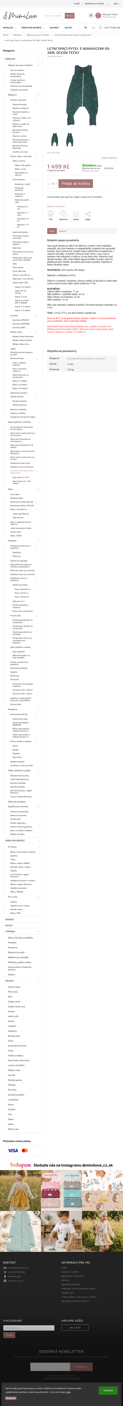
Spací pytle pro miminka (19, 422)
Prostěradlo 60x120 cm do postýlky (23, 621)
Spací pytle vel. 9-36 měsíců (21, 482)
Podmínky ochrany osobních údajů (78, 1288)
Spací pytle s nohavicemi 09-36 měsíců (22, 452)
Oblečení (12, 94)
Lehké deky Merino (21, 514)
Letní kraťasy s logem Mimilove (19, 875)
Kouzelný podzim (16, 1094)
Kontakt (65, 1280)
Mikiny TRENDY (16, 891)
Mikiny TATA (15, 913)
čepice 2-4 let (21, 296)
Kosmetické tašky (20, 719)
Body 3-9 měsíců (20, 384)
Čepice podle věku (20, 282)
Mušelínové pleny (20, 585)
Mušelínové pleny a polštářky (18, 579)
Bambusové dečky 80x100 (21, 502)
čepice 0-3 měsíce (23, 306)
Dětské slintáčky (17, 834)
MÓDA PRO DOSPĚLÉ (15, 840)
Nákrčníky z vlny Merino (23, 278)
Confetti (12, 1026)
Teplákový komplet (18, 888)
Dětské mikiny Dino (21, 344)
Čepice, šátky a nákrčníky (21, 156)
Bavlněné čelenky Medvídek (20, 146)
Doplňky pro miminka (18, 806)
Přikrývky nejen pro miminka (22, 570)
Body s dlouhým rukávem (19, 369)
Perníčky (12, 1089)
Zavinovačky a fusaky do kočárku (19, 968)
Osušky (16, 749)
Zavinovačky (15, 704)
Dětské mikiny (16, 332)
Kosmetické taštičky (19, 714)
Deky (10, 489)
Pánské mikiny (16, 909)
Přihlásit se (81, 1366)
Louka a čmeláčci (16, 1065)
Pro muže (12, 896)
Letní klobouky (19, 179)
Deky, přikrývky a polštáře (20, 937)
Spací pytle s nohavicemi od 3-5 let (22, 458)
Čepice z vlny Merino (21, 275)
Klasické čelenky (20, 104)
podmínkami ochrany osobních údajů (61, 1378)
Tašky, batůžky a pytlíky (19, 770)
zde (68, 1392)
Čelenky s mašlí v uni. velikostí (22, 119)
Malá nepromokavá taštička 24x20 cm (21, 729)
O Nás (77, 3)
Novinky (9, 919)
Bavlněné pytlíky (17, 787)
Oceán (11, 1021)
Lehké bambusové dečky (20, 528)
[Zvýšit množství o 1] (56, 184)
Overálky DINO (19, 327)
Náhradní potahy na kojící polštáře (21, 656)
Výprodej (10, 931)
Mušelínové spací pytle (20, 463)
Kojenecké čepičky (20, 232)
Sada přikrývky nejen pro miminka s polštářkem (21, 565)
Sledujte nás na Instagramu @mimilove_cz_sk (73, 1165)
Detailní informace (56, 206)
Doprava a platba (94, 3)
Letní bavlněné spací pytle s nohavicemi (22, 471)
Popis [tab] (52, 231)
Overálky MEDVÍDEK (21, 323)
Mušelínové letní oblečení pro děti (21, 353)
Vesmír (11, 1011)
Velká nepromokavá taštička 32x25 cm (21, 735)
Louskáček (13, 1099)
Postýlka (12, 540)
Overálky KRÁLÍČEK (21, 320)
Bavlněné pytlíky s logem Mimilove (21, 791)
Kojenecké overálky (18, 393)
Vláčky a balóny (15, 1055)
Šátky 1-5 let (20, 169)
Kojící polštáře (19, 651)
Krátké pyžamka (19, 405)
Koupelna (12, 709)
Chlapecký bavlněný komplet (22, 417)
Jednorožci (13, 1016)
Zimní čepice (18, 267)
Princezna (13, 991)
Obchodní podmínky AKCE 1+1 (76, 1301)
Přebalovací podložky (19, 811)
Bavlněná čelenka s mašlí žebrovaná (21, 140)
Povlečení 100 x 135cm (22, 693)
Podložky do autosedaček (21, 86)
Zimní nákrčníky (19, 271)
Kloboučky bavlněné (19, 189)
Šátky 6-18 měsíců (23, 165)
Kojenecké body (17, 358)
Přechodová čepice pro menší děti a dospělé (22, 258)
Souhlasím (108, 1390)
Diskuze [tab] (62, 231)
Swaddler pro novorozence (21, 467)
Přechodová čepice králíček (21, 243)
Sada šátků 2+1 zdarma (21, 173)
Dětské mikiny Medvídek (23, 336)
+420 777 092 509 (16, 1272)
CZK (116, 4)
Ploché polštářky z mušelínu (20, 606)
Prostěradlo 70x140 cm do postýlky (23, 627)
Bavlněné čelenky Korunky (20, 131)
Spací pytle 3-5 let (21, 477)
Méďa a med (14, 1070)
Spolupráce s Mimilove (73, 1276)
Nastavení (10, 1398)
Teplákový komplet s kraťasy (22, 880)
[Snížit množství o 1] (49, 184)
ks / (75, 1327)
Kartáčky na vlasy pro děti (21, 765)
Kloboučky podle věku (22, 201)
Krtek (10, 1050)
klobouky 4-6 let (22, 219)
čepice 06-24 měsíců (20, 291)
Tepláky (13, 870)
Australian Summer (17, 1045)
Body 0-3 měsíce (20, 381)
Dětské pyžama (17, 396)
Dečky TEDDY (16, 535)
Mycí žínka (17, 757)
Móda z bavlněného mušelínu (23, 852)
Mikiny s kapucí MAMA (20, 863)
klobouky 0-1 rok (22, 207)
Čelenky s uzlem (20, 136)
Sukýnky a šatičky (18, 413)
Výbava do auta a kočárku (20, 65)
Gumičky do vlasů (20, 152)
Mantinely (14, 675)
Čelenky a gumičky (18, 100)
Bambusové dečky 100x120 (22, 505)
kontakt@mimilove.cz (18, 1268)
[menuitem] (11, 27)
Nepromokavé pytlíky (19, 775)
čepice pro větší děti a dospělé (21, 301)
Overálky (14, 315)
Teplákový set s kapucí (20, 905)
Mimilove (10, 59)
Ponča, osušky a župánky (21, 741)
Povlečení (14, 679)
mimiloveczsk (14, 1276)
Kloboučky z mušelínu (20, 195)
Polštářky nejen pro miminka (22, 574)
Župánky (16, 753)
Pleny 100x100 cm (23, 589)
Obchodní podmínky (71, 1284)
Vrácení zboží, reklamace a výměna (79, 1297)
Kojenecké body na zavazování (21, 376)
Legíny (13, 348)
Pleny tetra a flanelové (23, 611)
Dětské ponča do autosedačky (17, 75)
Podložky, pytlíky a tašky (19, 962)
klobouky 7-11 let (23, 225)
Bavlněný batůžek (18, 783)
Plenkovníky (15, 819)
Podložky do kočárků (19, 90)
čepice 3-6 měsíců (22, 310)
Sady (15, 263)
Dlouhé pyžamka (20, 401)
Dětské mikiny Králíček (22, 340)
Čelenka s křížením (21, 108)
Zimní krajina (14, 987)
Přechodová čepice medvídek (21, 237)
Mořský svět (14, 1036)
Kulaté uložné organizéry (21, 826)
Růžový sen (13, 1129)
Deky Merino (18, 517)
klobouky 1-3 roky (22, 213)
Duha (10, 1040)
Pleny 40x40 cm (22, 597)
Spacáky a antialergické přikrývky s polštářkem (20, 699)
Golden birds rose (16, 1006)
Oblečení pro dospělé (18, 957)
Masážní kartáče (17, 761)
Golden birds (14, 1001)
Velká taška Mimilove (19, 779)
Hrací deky (14, 494)
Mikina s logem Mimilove (21, 884)
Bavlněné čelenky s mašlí (21, 113)
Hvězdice (12, 1031)
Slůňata (12, 1085)
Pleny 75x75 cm (21, 593)
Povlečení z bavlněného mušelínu (23, 685)
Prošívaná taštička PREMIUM (20, 723)
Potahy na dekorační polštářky (19, 663)
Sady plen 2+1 (18, 601)
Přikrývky (17, 556)
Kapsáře (13, 672)
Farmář (11, 1075)
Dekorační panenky (18, 815)
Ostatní (11, 974)
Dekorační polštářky (19, 668)
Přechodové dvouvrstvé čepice (23, 252)
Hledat (69, 16)
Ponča (15, 746)
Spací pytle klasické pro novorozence (20, 440)
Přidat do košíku (76, 184)
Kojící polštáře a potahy (20, 647)
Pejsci (11, 1104)
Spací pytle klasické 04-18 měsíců (21, 446)
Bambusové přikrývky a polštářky (20, 547)
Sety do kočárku (17, 70)
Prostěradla (15, 615)
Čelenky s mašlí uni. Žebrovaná (21, 125)
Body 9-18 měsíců (20, 388)
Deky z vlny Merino (18, 509)
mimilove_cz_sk (15, 1281)
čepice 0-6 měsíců (23, 287)
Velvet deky (15, 532)
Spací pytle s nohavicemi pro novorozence (22, 434)
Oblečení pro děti (16, 952)
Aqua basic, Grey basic (19, 1060)
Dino (10, 996)
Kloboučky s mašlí (22, 184)
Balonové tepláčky (18, 409)
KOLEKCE (9, 980)
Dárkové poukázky (17, 801)
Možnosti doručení (90, 170)
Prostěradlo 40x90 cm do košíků (22, 633)
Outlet (9, 925)
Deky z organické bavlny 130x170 (20, 523)
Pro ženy (12, 846)
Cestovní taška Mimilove (21, 796)
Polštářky (17, 552)
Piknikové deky (16, 498)
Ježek (11, 1124)
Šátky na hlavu (19, 161)
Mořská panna (15, 1080)
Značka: (109, 158)
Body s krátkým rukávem (19, 364)
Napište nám (68, 1292)
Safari (11, 1119)
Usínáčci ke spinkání (18, 560)
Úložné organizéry (18, 823)
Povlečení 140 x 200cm (23, 690)
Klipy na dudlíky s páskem (21, 830)
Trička (12, 859)
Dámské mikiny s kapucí (20, 867)
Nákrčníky (17, 248)
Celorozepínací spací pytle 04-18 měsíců (21, 428)
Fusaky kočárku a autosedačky (17, 81)
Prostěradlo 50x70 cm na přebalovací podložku (22, 640)
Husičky (11, 1109)
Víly (10, 1114)
